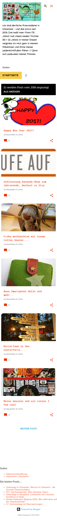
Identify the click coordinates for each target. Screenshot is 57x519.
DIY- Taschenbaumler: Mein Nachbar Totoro (27, 492)
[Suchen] (45, 6)
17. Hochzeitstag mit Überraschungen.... (25, 504)
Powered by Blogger (30, 509)
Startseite (10, 75)
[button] (51, 141)
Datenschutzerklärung (16, 474)
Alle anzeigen (12, 92)
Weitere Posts (28, 429)
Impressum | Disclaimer (17, 476)
